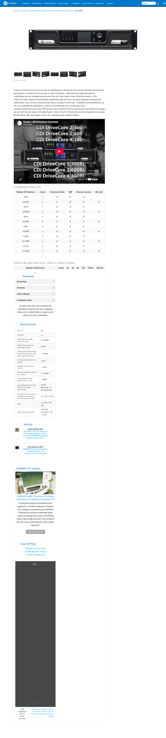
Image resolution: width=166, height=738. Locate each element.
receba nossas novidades (39, 709)
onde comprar (63, 3)
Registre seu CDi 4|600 (35, 548)
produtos (26, 3)
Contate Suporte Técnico (35, 551)
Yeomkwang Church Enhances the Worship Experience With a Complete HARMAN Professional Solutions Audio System (35, 434)
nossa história (87, 3)
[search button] (158, 2)
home (16, 10)
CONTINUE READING (35, 532)
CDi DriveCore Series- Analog (61, 10)
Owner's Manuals (23, 294)
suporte (109, 3)
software (50, 709)
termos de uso (49, 714)
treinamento (99, 3)
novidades (75, 3)
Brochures (21, 288)
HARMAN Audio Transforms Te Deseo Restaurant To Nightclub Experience (35, 497)
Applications (36, 3)
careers (50, 711)
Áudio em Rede (49, 3)
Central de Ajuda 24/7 (35, 554)
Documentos (21, 281)
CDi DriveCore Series (38, 10)
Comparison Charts (24, 300)
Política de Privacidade (37, 714)
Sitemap (51, 716)
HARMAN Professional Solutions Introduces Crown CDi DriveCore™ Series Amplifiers (35, 451)
